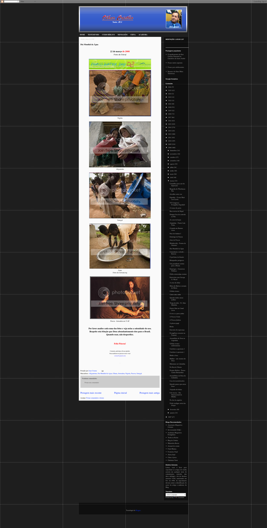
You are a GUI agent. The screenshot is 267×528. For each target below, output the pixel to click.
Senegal (139, 373)
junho (172, 171)
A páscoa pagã (174, 323)
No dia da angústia (176, 400)
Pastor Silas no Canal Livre (177, 309)
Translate (181, 497)
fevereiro (173, 409)
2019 (170, 111)
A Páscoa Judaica (175, 320)
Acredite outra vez (176, 194)
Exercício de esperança (177, 330)
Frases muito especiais (175, 63)
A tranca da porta (175, 208)
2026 (170, 87)
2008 (170, 148)
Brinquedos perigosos (177, 260)
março (172, 181)
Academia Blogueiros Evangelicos (175, 434)
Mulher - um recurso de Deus (178, 360)
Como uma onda (175, 294)
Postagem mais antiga (150, 392)
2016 (170, 121)
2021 (170, 104)
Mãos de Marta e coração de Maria (178, 287)
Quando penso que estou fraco (178, 385)
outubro (173, 157)
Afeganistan (93, 373)
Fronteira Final (173, 452)
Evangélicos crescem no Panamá (177, 334)
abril (172, 177)
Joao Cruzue (93, 371)
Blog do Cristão (173, 440)
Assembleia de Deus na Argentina (177, 339)
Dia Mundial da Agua (105, 373)
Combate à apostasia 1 (177, 352)
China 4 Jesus (172, 457)
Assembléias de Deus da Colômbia (178, 377)
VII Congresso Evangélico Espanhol (177, 204)
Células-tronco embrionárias (175, 345)
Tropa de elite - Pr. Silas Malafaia (178, 304)
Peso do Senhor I (175, 234)
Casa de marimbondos (177, 381)
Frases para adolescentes (176, 67)
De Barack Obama (176, 367)
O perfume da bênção (177, 257)
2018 (170, 114)
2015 (170, 124)
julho (172, 167)
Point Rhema (172, 449)
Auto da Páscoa (175, 240)
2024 (170, 94)
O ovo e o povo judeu (177, 313)
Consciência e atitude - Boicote (177, 253)
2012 (170, 134)
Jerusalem (121, 373)
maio (172, 174)
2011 (169, 137)
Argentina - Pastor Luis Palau (177, 224)
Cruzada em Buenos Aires (176, 229)
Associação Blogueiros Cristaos (175, 426)
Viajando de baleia (176, 389)
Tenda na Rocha (173, 438)
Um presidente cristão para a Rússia (177, 265)
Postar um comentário (92, 382)
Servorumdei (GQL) (174, 430)
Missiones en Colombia (177, 364)
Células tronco (174, 291)
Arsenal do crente (173, 446)
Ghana (115, 373)
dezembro (173, 150)
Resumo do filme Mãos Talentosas (175, 72)
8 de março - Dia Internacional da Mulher (176, 395)
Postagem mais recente (90, 392)
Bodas (172, 327)
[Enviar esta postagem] (102, 371)
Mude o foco (174, 355)
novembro (173, 154)
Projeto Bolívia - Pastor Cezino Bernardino (177, 371)
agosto (172, 164)
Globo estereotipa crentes (178, 274)
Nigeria (127, 373)
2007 (170, 417)
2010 (170, 141)
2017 (170, 117)
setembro (173, 161)
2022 (170, 100)
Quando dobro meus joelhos (176, 299)
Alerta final (171, 455)
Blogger (138, 510)
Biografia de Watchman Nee (177, 190)
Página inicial (120, 392)
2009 (170, 144)
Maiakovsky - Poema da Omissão (178, 244)
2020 (170, 107)
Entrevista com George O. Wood (177, 278)
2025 (170, 90)
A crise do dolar (175, 283)
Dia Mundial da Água (177, 249)
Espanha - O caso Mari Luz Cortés (177, 198)
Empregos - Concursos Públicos (177, 270)
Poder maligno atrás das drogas (178, 404)
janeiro (172, 413)
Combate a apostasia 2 (177, 349)
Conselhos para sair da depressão (177, 185)
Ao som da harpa (175, 220)
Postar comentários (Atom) (95, 398)
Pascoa (133, 373)
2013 (170, 131)
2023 (170, 97)
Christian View (173, 460)
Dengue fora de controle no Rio (178, 215)
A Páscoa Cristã (175, 317)
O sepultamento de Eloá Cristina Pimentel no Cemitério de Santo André (176, 56)
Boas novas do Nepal (176, 211)
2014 (170, 127)
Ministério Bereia (173, 443)
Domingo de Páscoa (176, 237)
